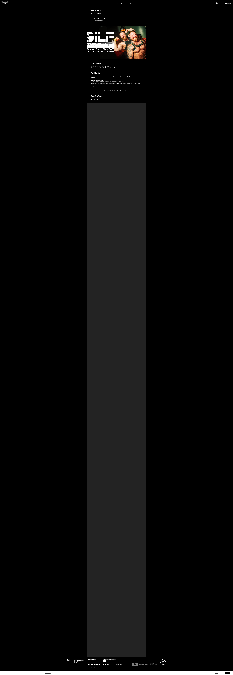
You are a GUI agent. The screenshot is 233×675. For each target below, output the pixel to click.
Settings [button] (216, 673)
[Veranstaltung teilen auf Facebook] (91, 99)
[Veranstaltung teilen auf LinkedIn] (97, 99)
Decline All (222, 673)
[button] (217, 3)
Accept (227, 673)
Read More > (93, 86)
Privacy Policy (48, 673)
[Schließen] (231, 673)
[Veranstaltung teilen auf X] (94, 99)
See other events (99, 20)
